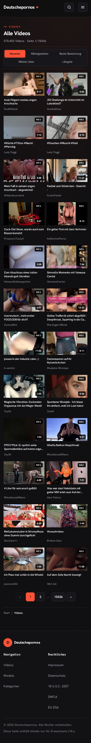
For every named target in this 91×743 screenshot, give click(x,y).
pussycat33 (11, 584)
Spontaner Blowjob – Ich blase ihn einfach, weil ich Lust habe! (65, 404)
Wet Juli (52, 584)
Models (9, 676)
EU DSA (53, 707)
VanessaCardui (56, 281)
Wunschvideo (55, 531)
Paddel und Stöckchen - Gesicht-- (66, 188)
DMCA (52, 697)
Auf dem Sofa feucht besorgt (64, 575)
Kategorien (11, 686)
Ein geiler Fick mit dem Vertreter (66, 229)
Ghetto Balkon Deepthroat (63, 445)
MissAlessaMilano (57, 454)
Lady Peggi (10, 152)
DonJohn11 (11, 540)
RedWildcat (11, 109)
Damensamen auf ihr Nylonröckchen (59, 361)
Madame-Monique (58, 368)
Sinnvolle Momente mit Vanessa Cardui (66, 274)
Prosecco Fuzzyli (14, 238)
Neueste (15, 53)
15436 (58, 597)
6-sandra (9, 368)
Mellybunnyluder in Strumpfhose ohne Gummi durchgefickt (24, 533)
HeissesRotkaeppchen (17, 281)
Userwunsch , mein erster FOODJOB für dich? (19, 317)
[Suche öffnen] (69, 7)
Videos (8, 665)
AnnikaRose (54, 109)
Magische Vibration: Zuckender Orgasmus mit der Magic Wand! (23, 404)
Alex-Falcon (54, 497)
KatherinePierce (56, 238)
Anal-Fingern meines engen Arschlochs (20, 101)
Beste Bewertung (70, 53)
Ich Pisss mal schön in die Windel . (23, 576)
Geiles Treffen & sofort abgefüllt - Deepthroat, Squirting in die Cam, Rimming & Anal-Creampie (67, 317)
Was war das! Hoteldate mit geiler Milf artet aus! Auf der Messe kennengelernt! (64, 490)
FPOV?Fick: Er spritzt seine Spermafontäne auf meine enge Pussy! (22, 447)
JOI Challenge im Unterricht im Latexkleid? (65, 101)
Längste (67, 62)
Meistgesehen (39, 53)
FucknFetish (54, 195)
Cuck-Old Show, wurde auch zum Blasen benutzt (24, 231)
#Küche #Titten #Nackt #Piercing (18, 145)
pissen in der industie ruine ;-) (21, 359)
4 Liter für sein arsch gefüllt (20, 488)
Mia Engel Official (57, 325)
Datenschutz (56, 676)
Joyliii (7, 411)
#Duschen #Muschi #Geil (62, 143)
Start (7, 613)
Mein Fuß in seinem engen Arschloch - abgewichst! (19, 188)
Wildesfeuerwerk (14, 195)
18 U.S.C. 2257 (58, 686)
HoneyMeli (10, 325)
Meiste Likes (26, 62)
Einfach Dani (54, 540)
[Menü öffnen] (82, 7)
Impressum (55, 665)
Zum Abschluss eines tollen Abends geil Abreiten (20, 274)
